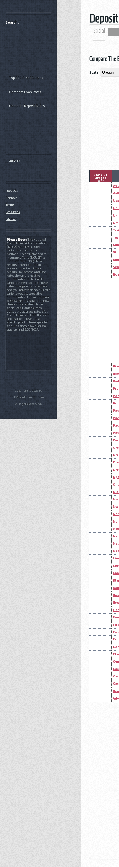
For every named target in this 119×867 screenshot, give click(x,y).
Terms (10, 205)
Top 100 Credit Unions (26, 78)
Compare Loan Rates (25, 92)
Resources (13, 212)
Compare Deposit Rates (27, 105)
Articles (14, 161)
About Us (12, 190)
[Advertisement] (31, 50)
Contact (11, 198)
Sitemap (11, 219)
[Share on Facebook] (114, 32)
